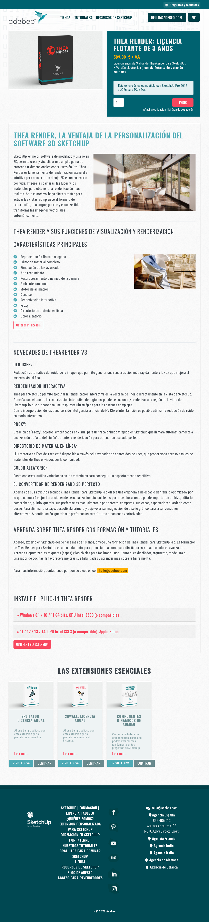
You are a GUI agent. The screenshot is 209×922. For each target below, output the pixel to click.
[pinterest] (114, 833)
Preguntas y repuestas (184, 4)
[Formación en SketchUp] (28, 17)
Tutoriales (83, 17)
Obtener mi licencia (28, 325)
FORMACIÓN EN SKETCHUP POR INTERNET (80, 837)
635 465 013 (162, 820)
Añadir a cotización (154, 109)
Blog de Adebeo (80, 872)
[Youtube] (114, 848)
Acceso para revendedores (80, 878)
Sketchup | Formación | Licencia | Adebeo (80, 810)
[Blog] (114, 864)
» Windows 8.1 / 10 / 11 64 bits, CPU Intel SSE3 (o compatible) (68, 615)
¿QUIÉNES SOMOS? (80, 818)
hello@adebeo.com (167, 17)
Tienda (65, 17)
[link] (114, 873)
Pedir (183, 102)
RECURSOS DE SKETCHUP (114, 17)
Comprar (44, 763)
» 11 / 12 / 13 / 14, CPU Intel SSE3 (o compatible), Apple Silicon (69, 631)
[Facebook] (114, 817)
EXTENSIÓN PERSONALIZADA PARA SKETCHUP (80, 826)
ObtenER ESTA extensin (32, 644)
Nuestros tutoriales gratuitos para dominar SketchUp (80, 851)
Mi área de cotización (180, 109)
